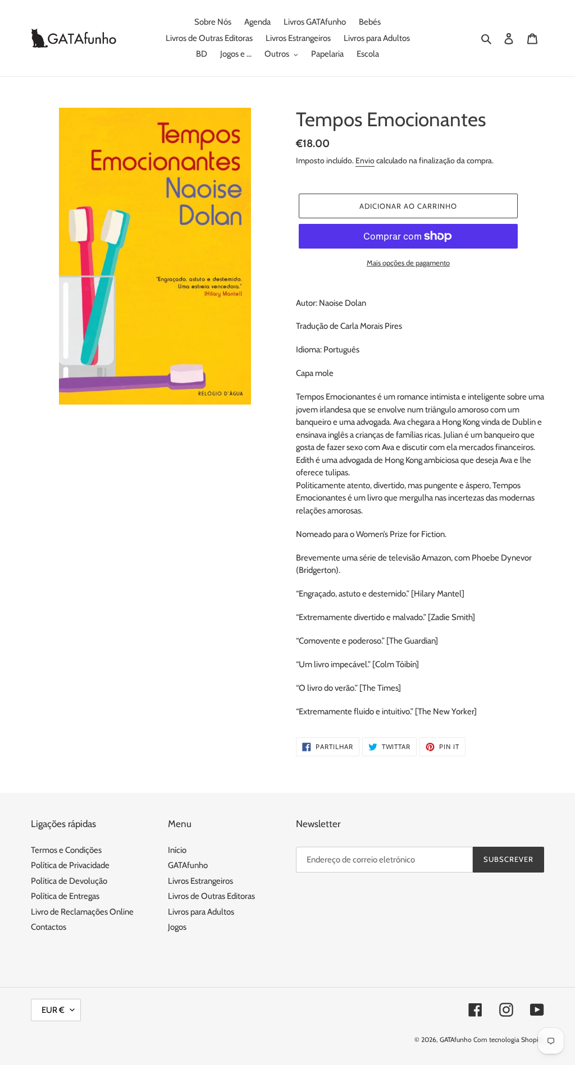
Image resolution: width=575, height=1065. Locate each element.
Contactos (48, 927)
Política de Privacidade (70, 865)
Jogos (177, 927)
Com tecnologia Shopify (508, 1039)
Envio (365, 160)
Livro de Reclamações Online (82, 912)
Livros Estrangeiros (200, 881)
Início (177, 850)
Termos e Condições (66, 850)
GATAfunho (188, 865)
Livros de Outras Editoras (211, 896)
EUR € (53, 1010)
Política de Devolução (69, 881)
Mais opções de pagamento (408, 262)
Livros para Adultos (201, 912)
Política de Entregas (65, 896)
